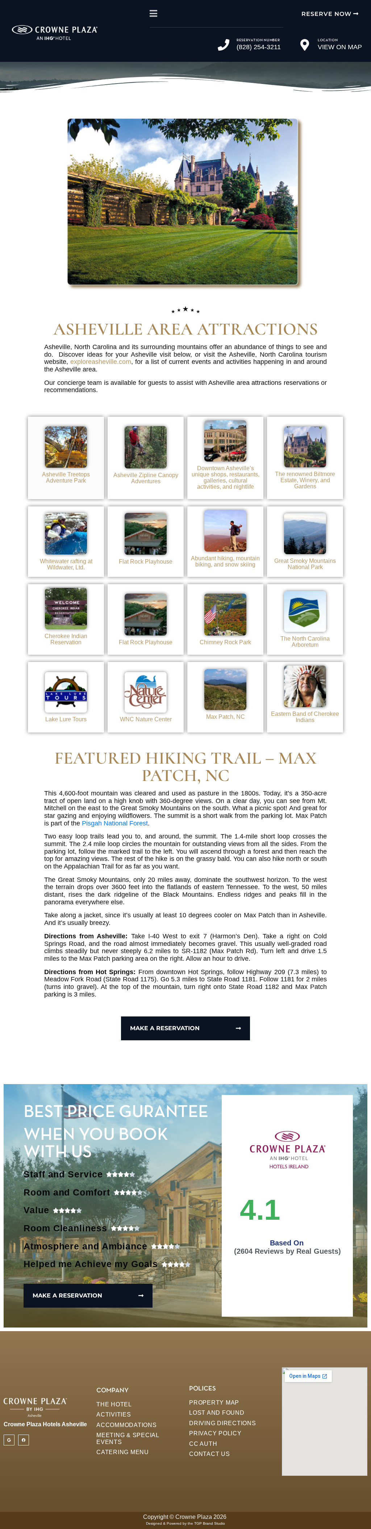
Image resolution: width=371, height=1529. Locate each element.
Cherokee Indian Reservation (66, 639)
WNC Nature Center (146, 719)
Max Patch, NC (225, 717)
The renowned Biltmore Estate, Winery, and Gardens (305, 480)
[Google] (9, 1440)
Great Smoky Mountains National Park (305, 564)
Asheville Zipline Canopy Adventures (145, 478)
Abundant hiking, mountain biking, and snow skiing (225, 561)
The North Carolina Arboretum (305, 642)
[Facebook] (23, 1440)
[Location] (304, 45)
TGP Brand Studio (209, 1523)
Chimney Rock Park (225, 642)
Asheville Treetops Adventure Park (66, 477)
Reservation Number (258, 40)
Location (328, 40)
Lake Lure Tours (66, 719)
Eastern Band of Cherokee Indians (305, 717)
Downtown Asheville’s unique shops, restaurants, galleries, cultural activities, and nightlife (225, 477)
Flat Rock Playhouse (145, 561)
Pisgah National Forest (115, 823)
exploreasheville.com (100, 361)
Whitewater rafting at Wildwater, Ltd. (66, 564)
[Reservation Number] (223, 45)
